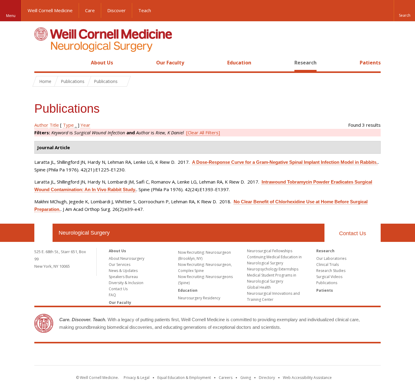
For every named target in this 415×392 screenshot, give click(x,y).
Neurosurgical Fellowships (269, 250)
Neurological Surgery (84, 233)
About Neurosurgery (126, 258)
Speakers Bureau (123, 276)
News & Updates (123, 270)
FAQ (112, 294)
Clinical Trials (327, 264)
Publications (326, 282)
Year (85, 125)
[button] (404, 10)
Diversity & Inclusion (126, 282)
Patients (370, 62)
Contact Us (352, 233)
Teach (144, 10)
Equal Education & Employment (184, 377)
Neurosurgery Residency (199, 298)
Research (305, 62)
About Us (102, 62)
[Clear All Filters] (203, 132)
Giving (245, 377)
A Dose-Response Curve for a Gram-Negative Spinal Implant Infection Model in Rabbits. (285, 162)
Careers (225, 377)
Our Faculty (170, 62)
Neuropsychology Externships (272, 269)
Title (54, 125)
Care (90, 10)
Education (239, 62)
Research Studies (330, 270)
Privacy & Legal (136, 377)
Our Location (43, 233)
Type (68, 125)
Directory (267, 377)
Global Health (259, 287)
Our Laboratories (331, 258)
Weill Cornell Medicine (50, 10)
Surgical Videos (329, 276)
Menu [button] (10, 15)
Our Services (119, 264)
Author (41, 125)
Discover (116, 10)
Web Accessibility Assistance (307, 377)
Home (41, 62)
